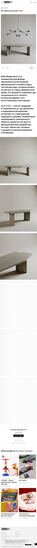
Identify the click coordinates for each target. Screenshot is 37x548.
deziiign (3, 532)
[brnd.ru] (8, 2)
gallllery (17, 532)
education (4, 538)
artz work (4, 534)
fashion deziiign (5, 536)
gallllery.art (18, 534)
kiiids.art (17, 536)
